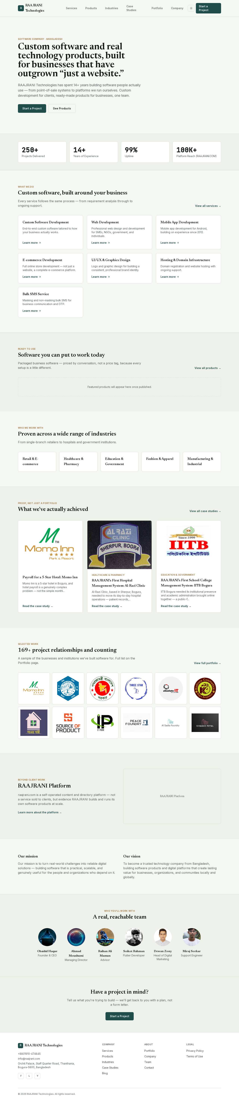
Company (177, 8)
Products (91, 8)
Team (147, 1062)
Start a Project (203, 8)
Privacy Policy (195, 1050)
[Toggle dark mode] (191, 8)
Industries (111, 8)
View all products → (208, 368)
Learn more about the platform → (40, 812)
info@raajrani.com (29, 1058)
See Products (62, 108)
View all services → (208, 205)
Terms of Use (194, 1056)
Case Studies (131, 8)
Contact (149, 1067)
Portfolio (157, 8)
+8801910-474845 (29, 1053)
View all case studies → (205, 511)
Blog (105, 1073)
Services (71, 8)
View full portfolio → (207, 663)
